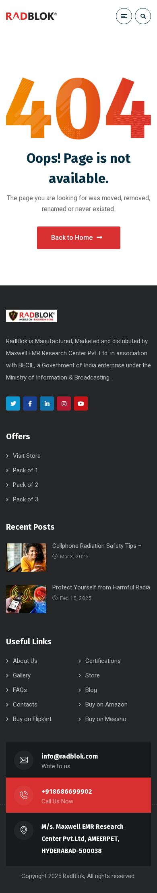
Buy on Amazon (106, 704)
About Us (25, 661)
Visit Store (27, 455)
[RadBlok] (31, 16)
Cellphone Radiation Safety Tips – (97, 545)
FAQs (20, 690)
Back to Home (72, 237)
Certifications (103, 661)
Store (92, 675)
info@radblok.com (69, 756)
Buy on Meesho (105, 719)
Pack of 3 (25, 499)
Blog (91, 690)
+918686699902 (66, 791)
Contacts (25, 704)
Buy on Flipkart (32, 719)
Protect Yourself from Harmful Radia (101, 587)
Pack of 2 (25, 484)
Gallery (22, 675)
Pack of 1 (25, 470)
